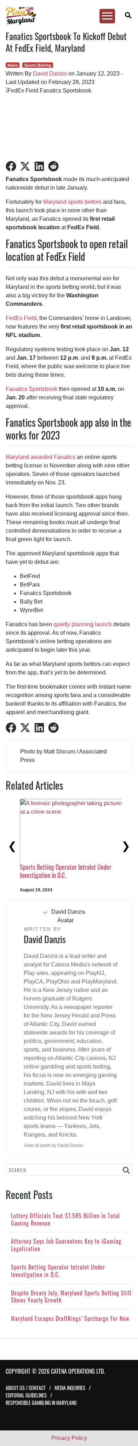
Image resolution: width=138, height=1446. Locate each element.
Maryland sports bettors (72, 202)
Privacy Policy (69, 1438)
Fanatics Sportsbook (31, 389)
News (12, 65)
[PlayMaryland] (66, 15)
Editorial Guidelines (26, 1395)
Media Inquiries (69, 1387)
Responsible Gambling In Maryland (41, 1402)
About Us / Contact (26, 1387)
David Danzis (50, 74)
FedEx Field (21, 318)
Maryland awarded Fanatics (40, 457)
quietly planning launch (82, 624)
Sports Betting (37, 65)
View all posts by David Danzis (53, 1145)
